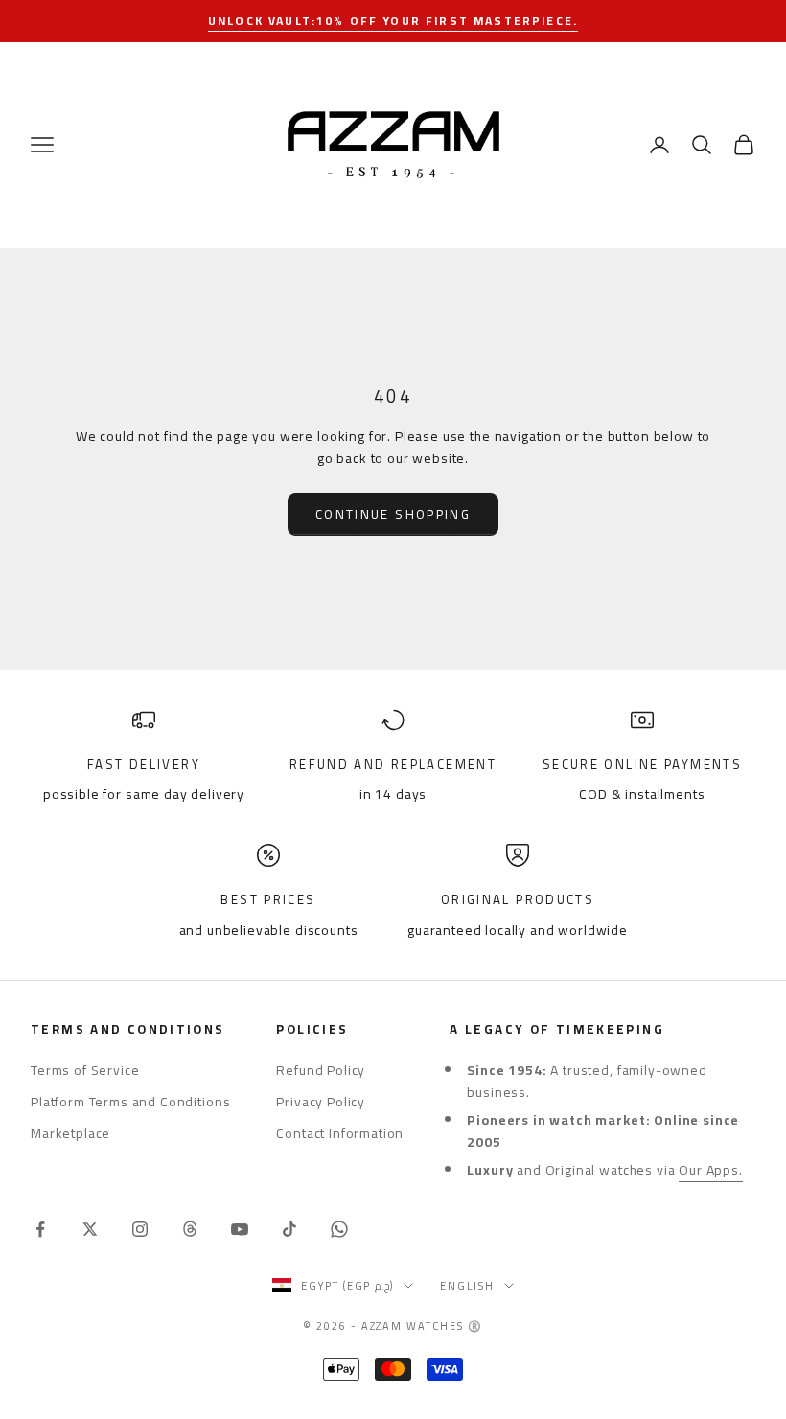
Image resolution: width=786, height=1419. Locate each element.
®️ (475, 1326)
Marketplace (70, 1133)
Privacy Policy (320, 1101)
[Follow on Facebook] (40, 1229)
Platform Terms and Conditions (130, 1101)
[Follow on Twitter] (90, 1229)
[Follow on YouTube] (239, 1229)
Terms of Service (85, 1070)
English (467, 1285)
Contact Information (340, 1133)
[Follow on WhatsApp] (339, 1229)
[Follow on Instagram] (140, 1229)
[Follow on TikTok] (289, 1229)
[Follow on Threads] (189, 1229)
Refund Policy (320, 1070)
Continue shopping (393, 513)
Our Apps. (711, 1169)
